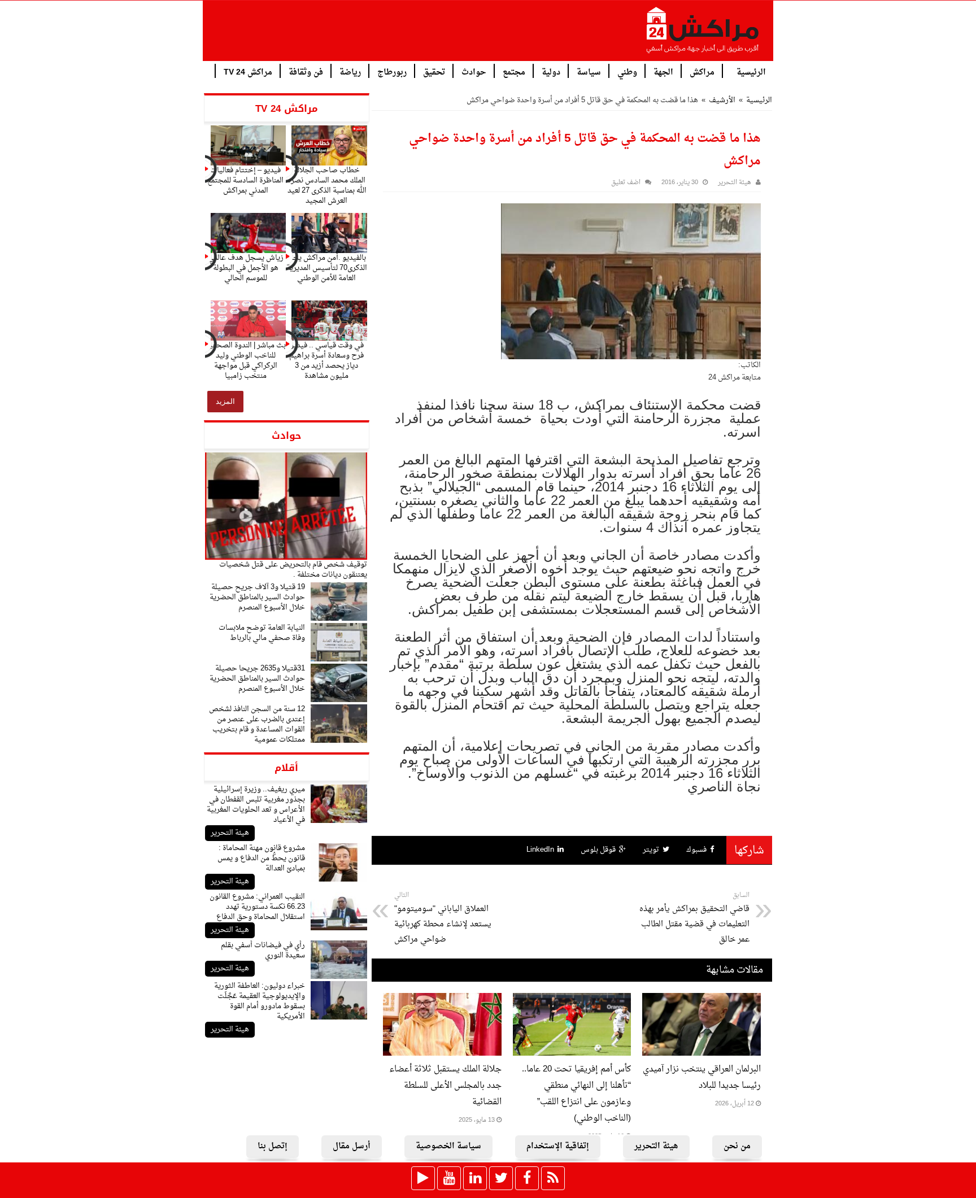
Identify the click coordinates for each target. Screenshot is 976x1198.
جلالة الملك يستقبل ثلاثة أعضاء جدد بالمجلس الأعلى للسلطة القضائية (445, 1085)
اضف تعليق (625, 183)
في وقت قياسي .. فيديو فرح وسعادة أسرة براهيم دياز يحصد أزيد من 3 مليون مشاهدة (326, 360)
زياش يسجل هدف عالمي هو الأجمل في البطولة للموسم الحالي (246, 268)
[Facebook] (527, 1178)
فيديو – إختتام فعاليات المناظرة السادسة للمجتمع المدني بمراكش (245, 180)
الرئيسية (751, 71)
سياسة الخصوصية (448, 1146)
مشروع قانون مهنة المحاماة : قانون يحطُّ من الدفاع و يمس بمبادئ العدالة (261, 858)
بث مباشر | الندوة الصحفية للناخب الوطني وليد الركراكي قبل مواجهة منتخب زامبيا (246, 360)
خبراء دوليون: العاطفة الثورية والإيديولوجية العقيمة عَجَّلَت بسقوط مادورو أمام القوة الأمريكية (259, 1001)
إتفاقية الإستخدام (557, 1146)
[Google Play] (423, 1178)
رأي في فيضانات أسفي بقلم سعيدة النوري (263, 950)
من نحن (737, 1146)
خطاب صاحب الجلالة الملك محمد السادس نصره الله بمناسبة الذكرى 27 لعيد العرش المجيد (326, 185)
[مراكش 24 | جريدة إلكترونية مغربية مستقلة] (703, 34)
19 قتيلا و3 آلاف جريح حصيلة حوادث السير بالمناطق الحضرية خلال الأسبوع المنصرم (257, 597)
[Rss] (553, 1178)
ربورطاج (392, 71)
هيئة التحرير (230, 833)
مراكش (702, 71)
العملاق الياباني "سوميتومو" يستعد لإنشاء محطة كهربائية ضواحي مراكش (442, 918)
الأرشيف (722, 100)
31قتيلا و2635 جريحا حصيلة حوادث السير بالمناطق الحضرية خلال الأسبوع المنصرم (257, 678)
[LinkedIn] (475, 1178)
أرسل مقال (352, 1146)
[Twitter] (501, 1178)
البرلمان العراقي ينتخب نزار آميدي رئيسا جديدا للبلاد (702, 1077)
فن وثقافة (306, 71)
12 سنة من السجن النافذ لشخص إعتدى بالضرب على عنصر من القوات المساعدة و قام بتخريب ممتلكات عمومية (257, 724)
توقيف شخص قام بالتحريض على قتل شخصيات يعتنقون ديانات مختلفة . (293, 569)
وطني (627, 71)
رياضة (350, 71)
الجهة (663, 71)
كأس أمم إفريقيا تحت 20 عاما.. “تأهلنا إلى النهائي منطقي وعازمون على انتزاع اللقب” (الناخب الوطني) (576, 1094)
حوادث (473, 71)
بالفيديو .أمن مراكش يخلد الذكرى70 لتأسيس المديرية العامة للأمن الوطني (326, 268)
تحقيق (434, 71)
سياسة (589, 71)
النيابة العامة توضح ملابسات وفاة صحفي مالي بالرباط (262, 633)
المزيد (225, 401)
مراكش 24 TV (248, 71)
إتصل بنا (272, 1146)
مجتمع (514, 71)
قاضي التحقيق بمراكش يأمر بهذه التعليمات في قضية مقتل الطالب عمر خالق (694, 918)
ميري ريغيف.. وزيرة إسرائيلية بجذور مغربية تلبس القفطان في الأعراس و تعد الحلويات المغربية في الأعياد (256, 804)
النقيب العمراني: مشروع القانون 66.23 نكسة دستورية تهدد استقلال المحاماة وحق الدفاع (257, 907)
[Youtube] (449, 1178)
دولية (551, 71)
